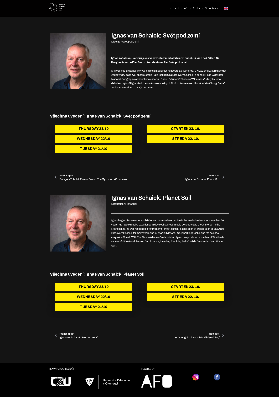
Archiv (196, 8)
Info (186, 8)
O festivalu (211, 8)
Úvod (176, 8)
